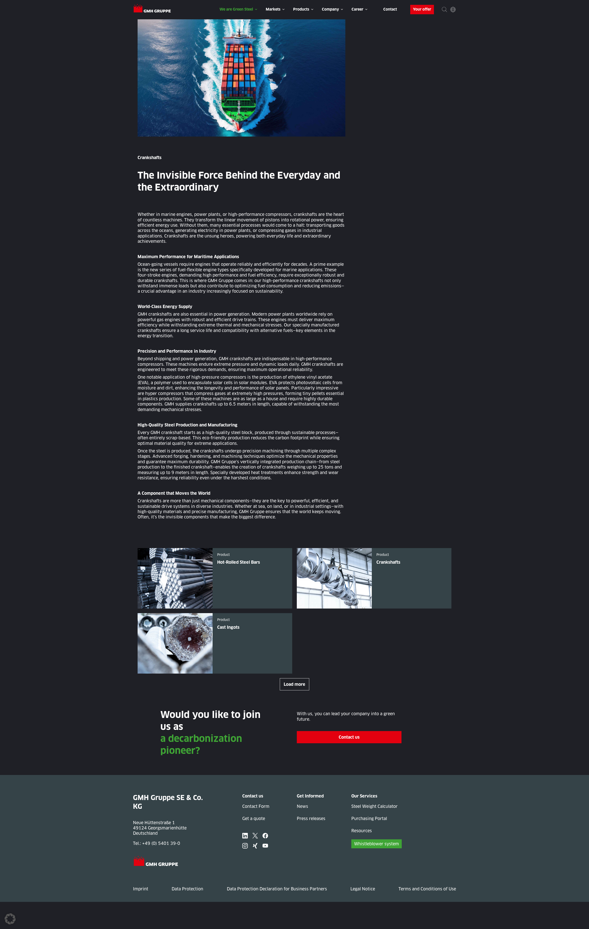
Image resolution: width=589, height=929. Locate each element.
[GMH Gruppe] (152, 8)
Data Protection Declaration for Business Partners (277, 889)
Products (301, 9)
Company (330, 9)
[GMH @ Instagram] (245, 846)
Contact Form (255, 806)
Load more (294, 684)
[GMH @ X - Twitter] (255, 836)
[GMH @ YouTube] (265, 846)
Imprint (140, 889)
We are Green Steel (236, 9)
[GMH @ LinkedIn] (245, 836)
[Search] (444, 9)
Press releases (311, 818)
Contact (390, 9)
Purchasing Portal (369, 818)
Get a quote (253, 818)
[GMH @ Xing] (255, 846)
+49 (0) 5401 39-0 (161, 843)
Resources (361, 830)
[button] (10, 919)
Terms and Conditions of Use (427, 889)
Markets (273, 9)
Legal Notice (362, 889)
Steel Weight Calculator (374, 806)
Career (357, 9)
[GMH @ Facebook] (265, 836)
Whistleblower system (376, 843)
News (302, 806)
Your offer (422, 9)
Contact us (349, 737)
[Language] (453, 9)
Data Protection (187, 889)
